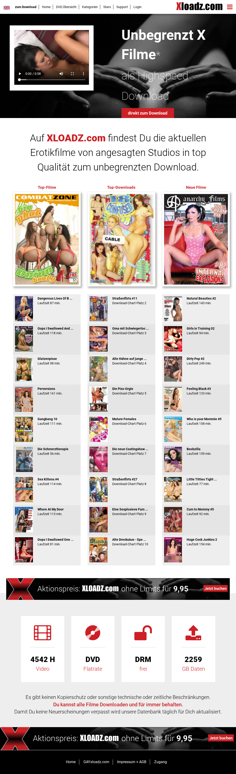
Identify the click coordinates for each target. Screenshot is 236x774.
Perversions (50, 391)
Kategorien (90, 7)
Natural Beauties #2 (201, 301)
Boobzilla (199, 451)
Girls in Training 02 (201, 331)
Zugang (160, 762)
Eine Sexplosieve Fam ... (130, 511)
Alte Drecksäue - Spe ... (130, 542)
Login (137, 7)
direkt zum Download (147, 113)
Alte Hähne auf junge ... (129, 361)
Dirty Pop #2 (199, 361)
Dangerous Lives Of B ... (55, 301)
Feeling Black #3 (199, 391)
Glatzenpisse (49, 361)
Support (122, 7)
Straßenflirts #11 (129, 301)
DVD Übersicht (66, 7)
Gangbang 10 (50, 421)
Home (46, 7)
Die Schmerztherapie (53, 451)
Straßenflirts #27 (129, 481)
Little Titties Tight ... (202, 481)
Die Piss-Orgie (129, 391)
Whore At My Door (51, 511)
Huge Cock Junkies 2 (202, 542)
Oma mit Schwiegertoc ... (130, 331)
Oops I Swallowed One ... (56, 542)
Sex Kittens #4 (50, 481)
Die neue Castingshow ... (130, 451)
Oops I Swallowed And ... (55, 331)
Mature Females (129, 421)
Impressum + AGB (131, 762)
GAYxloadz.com (96, 762)
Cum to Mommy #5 (200, 511)
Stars (107, 7)
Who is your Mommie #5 (204, 421)
